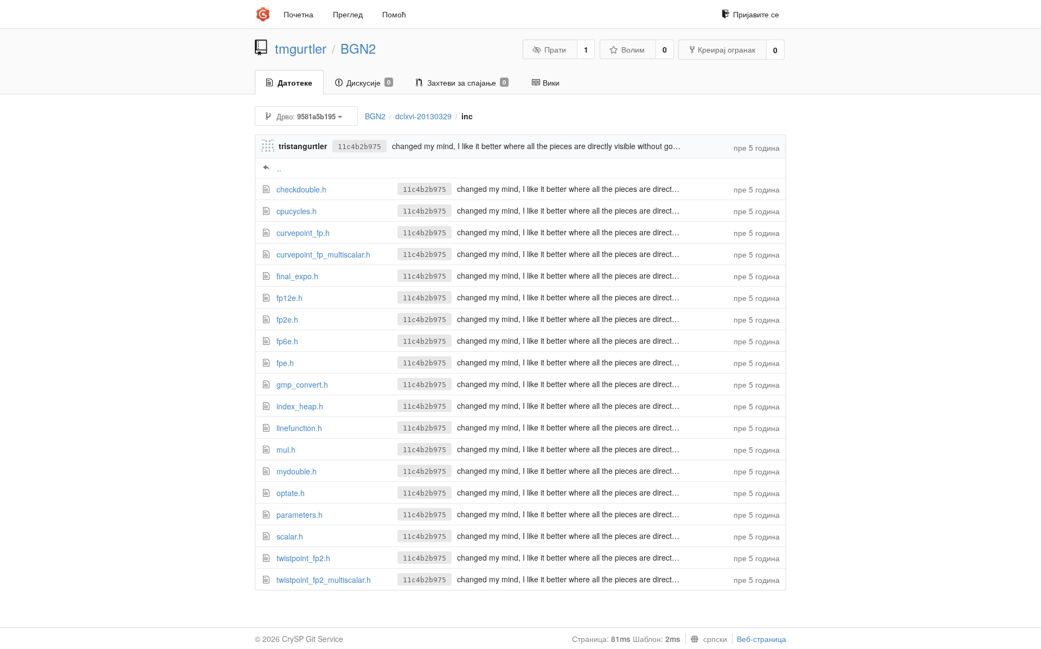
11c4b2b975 (359, 147)
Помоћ (394, 14)
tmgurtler (300, 48)
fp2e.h (287, 319)
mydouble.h (297, 471)
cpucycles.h (297, 210)
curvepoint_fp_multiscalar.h (323, 254)
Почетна (298, 14)
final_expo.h (297, 276)
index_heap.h (300, 406)
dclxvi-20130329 (423, 116)
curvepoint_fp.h (303, 232)
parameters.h (300, 514)
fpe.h (285, 362)
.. (279, 168)
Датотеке (295, 82)
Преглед (348, 14)
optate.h (291, 492)
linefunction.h (299, 427)
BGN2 (358, 48)
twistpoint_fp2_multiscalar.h (324, 579)
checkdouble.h (301, 189)
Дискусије (368, 82)
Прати (555, 49)
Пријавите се (756, 14)
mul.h (286, 449)
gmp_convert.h (302, 384)
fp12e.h (290, 297)
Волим (633, 49)
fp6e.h (287, 341)
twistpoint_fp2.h (303, 557)
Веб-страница (761, 638)
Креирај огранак (726, 49)
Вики (551, 82)
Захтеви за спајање (466, 82)
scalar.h (290, 536)
